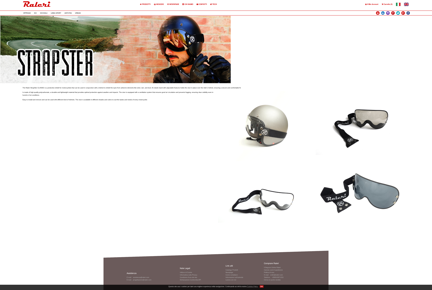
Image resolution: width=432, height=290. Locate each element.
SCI (35, 13)
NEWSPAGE (174, 4)
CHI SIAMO (188, 4)
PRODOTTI (146, 4)
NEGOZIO (160, 4)
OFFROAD (27, 13)
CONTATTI (202, 4)
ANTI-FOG (68, 13)
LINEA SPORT (56, 13)
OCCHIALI (43, 13)
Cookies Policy (252, 286)
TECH (214, 4)
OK (261, 286)
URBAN (78, 13)
